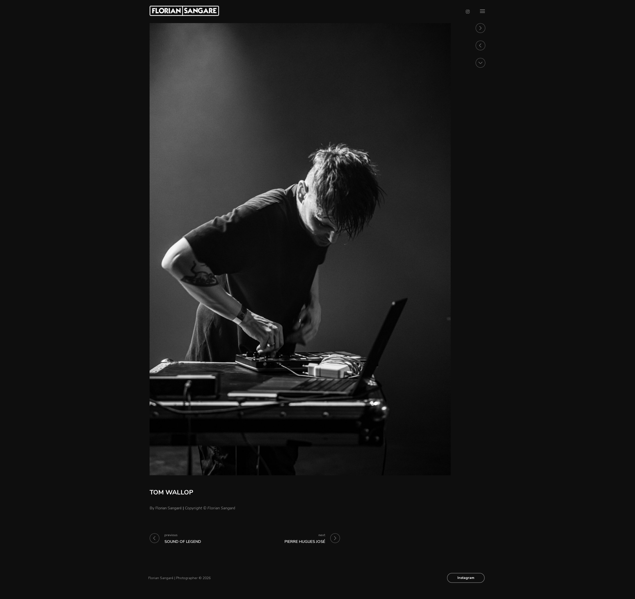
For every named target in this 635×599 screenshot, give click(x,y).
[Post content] (480, 63)
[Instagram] (467, 11)
